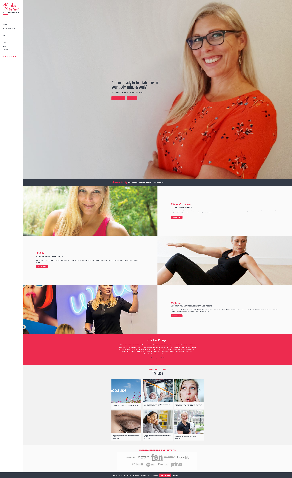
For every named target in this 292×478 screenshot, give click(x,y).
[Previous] (115, 346)
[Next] (200, 346)
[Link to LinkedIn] (195, 471)
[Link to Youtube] (202, 471)
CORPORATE (132, 98)
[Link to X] (193, 471)
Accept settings (165, 475)
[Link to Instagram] (200, 471)
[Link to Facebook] (191, 471)
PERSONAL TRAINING (118, 98)
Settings (175, 475)
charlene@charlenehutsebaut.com (139, 183)
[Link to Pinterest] (198, 471)
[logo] (11, 9)
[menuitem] (11, 21)
